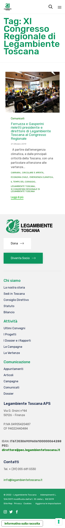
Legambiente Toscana (23, 186)
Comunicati (17, 118)
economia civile (19, 177)
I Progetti (10, 334)
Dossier (9, 393)
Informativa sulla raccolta (22, 523)
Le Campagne (13, 346)
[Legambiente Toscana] (8, 7)
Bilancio (9, 312)
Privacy (18, 503)
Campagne (11, 381)
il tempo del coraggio (23, 182)
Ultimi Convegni (14, 328)
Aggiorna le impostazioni (48, 503)
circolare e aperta (32, 173)
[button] (17, 198)
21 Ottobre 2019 (18, 144)
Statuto (9, 306)
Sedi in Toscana (14, 293)
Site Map (8, 503)
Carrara (15, 173)
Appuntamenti (13, 369)
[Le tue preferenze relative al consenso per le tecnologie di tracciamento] (58, 521)
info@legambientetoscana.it (23, 480)
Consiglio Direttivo (16, 300)
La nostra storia (14, 287)
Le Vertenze (12, 353)
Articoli (8, 375)
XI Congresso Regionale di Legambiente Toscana (25, 190)
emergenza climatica (41, 177)
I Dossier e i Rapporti (17, 340)
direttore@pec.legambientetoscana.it (31, 450)
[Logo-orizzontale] (29, 233)
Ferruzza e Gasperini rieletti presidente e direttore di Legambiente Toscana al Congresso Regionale (31, 131)
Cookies (27, 503)
